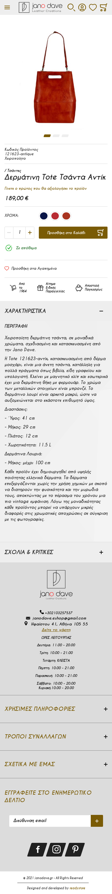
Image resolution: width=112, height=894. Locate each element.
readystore (77, 888)
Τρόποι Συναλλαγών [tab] (35, 736)
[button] (47, 135)
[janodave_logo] (41, 7)
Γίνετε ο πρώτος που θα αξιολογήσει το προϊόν (45, 188)
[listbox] (55, 216)
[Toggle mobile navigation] (7, 7)
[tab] (56, 311)
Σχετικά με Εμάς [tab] (29, 764)
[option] (43, 215)
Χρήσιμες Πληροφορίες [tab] (39, 708)
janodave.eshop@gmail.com (59, 618)
